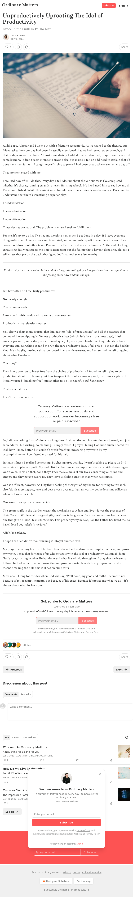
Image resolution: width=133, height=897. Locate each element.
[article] (66, 753)
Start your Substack (57, 881)
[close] (100, 774)
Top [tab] (7, 737)
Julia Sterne (18, 35)
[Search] (126, 737)
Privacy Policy (93, 833)
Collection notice (91, 872)
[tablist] (18, 694)
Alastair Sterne (25, 756)
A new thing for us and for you (21, 751)
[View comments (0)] (18, 47)
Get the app (84, 881)
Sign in (123, 5)
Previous (16, 669)
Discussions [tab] (29, 737)
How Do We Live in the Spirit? (25, 769)
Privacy (67, 872)
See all (10, 811)
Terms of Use (83, 830)
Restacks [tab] (26, 694)
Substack (49, 889)
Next (119, 669)
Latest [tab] (15, 737)
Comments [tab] (11, 694)
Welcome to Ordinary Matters (25, 747)
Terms (76, 872)
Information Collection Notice (65, 833)
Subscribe (108, 5)
